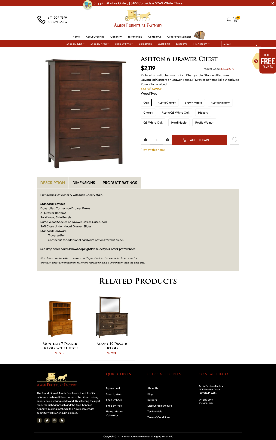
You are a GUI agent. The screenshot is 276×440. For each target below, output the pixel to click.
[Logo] (138, 19)
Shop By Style (114, 400)
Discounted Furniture (159, 405)
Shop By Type (114, 405)
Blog (150, 394)
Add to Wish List (234, 140)
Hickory (203, 112)
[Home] (59, 52)
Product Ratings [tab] (120, 182)
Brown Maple (193, 102)
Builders (152, 400)
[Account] (229, 19)
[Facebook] (39, 420)
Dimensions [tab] (83, 182)
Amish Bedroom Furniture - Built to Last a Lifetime (121, 52)
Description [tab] (52, 182)
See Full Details (151, 89)
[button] (116, 36)
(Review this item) (153, 150)
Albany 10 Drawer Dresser (112, 346)
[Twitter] (47, 420)
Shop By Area (76, 52)
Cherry (148, 112)
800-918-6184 (57, 22)
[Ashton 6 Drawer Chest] (86, 113)
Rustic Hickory (220, 102)
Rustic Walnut (204, 122)
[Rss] (62, 420)
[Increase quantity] (167, 140)
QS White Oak (153, 122)
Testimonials (154, 411)
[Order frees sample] (264, 61)
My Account (113, 388)
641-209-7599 (57, 17)
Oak (146, 102)
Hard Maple (179, 122)
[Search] (255, 43)
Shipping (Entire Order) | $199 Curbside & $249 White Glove (138, 3)
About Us (152, 388)
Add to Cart (200, 140)
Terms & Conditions (158, 417)
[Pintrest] (54, 420)
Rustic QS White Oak (175, 112)
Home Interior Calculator (114, 413)
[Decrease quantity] (145, 140)
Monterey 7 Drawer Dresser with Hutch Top (60, 347)
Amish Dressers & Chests (172, 52)
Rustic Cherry (167, 102)
